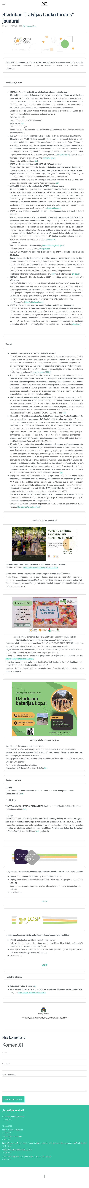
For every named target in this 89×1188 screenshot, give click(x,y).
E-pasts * (6, 1063)
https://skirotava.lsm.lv (33, 302)
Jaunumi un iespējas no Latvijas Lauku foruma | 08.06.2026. (27, 1156)
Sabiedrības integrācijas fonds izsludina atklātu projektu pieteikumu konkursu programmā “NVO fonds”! (44, 1143)
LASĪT (44, 901)
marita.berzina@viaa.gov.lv (53, 246)
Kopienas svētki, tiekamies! (13, 1117)
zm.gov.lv (76, 274)
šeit (22, 123)
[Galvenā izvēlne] (4, 4)
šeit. (36, 161)
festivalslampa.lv (54, 208)
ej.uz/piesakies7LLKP (42, 372)
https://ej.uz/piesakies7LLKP (29, 507)
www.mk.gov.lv (49, 158)
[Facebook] (44, 1176)
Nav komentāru (29, 26)
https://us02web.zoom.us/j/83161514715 (40, 567)
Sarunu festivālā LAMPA (12, 1136)
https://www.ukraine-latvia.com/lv (32, 992)
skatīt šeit (76, 324)
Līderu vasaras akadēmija (12, 1130)
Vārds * (5, 1053)
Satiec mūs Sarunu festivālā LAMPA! (17, 1150)
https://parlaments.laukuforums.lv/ (19, 659)
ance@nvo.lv (44, 249)
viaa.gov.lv (50, 239)
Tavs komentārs (8, 1074)
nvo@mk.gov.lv (63, 155)
